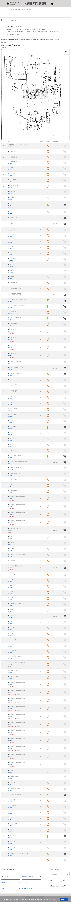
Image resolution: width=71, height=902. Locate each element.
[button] (16, 29)
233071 (10, 331)
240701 (10, 544)
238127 (10, 325)
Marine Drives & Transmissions (37, 32)
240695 (10, 475)
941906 (10, 375)
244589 (10, 193)
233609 (10, 506)
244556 (10, 635)
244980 (10, 664)
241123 (10, 772)
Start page (4, 39)
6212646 (10, 313)
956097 (10, 855)
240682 (10, 588)
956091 (10, 463)
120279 (10, 498)
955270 (10, 796)
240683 (10, 582)
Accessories (54, 32)
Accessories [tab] (19, 26)
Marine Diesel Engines (14, 29)
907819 (10, 416)
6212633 (10, 237)
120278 (10, 514)
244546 (10, 605)
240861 (10, 593)
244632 (10, 404)
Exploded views (13, 39)
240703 (10, 550)
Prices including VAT (58, 881)
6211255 (10, 813)
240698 (10, 492)
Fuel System (41, 39)
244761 (10, 724)
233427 (10, 355)
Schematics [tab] (10, 26)
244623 (10, 831)
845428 (10, 623)
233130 (10, 672)
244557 (10, 641)
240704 (10, 434)
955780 (10, 428)
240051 (10, 784)
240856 (10, 658)
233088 (10, 732)
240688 (10, 254)
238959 (10, 653)
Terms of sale (27, 889)
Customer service (7, 869)
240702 (10, 556)
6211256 (10, 802)
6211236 (10, 266)
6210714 (10, 469)
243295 (10, 440)
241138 (10, 562)
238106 (10, 684)
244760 (10, 716)
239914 (10, 599)
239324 (10, 410)
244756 (10, 700)
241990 (10, 843)
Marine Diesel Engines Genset (35, 29)
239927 (10, 576)
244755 (10, 692)
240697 (10, 486)
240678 (10, 678)
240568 (10, 347)
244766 (10, 748)
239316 (10, 302)
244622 (10, 825)
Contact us (5, 882)
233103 (10, 399)
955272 (10, 307)
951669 (10, 219)
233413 (10, 740)
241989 (10, 290)
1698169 (10, 260)
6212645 (10, 272)
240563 (10, 756)
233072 (10, 339)
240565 (10, 790)
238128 (10, 393)
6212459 (10, 231)
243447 (10, 611)
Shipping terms (27, 876)
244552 (10, 248)
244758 (10, 708)
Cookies (25, 882)
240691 (10, 284)
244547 (10, 629)
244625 (10, 363)
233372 (10, 213)
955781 (10, 319)
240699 (10, 522)
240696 (10, 422)
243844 (10, 861)
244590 (10, 187)
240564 (10, 764)
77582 (9, 225)
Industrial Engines (13, 34)
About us (4, 876)
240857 (10, 808)
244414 (10, 819)
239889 (10, 837)
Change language (55, 869)
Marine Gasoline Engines (15, 32)
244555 (10, 647)
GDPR (3, 889)
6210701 (10, 242)
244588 (10, 175)
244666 (10, 387)
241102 (10, 181)
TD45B (34, 39)
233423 (10, 278)
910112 (10, 296)
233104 (10, 381)
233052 (10, 778)
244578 (10, 164)
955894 (10, 205)
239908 (10, 199)
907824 (10, 617)
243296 (10, 446)
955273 (10, 369)
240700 (10, 538)
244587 (10, 169)
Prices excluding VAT (58, 886)
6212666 (10, 147)
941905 (10, 530)
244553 (10, 849)
